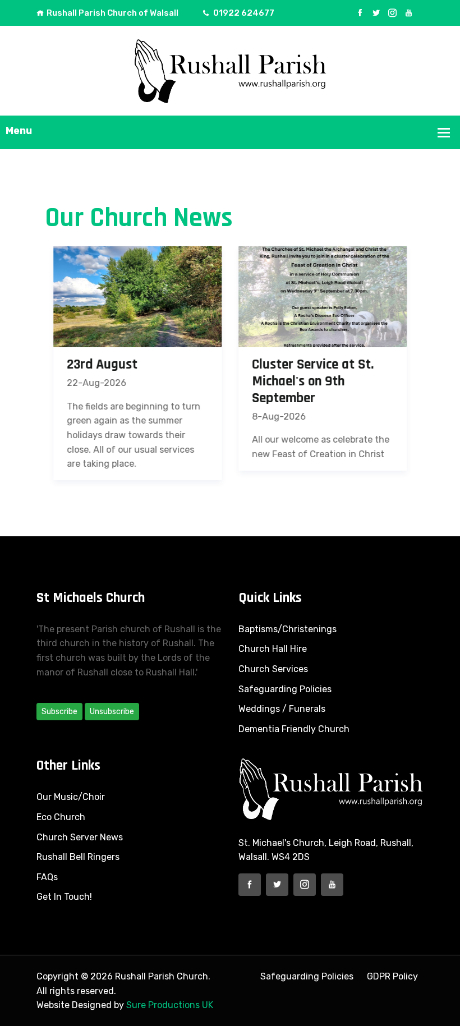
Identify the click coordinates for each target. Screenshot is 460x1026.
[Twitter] (376, 13)
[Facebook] (360, 13)
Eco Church (60, 817)
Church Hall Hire (272, 648)
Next (436, 364)
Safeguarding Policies (285, 689)
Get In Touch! (64, 896)
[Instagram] (392, 13)
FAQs (47, 877)
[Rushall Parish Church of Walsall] (230, 70)
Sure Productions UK (169, 1005)
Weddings (259, 708)
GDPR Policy (392, 976)
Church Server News (79, 837)
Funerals (307, 708)
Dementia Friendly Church (293, 729)
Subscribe (59, 711)
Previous (23, 364)
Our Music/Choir (70, 797)
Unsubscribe (112, 711)
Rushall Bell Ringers (77, 857)
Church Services (273, 669)
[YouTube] (408, 13)
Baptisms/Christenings (287, 629)
